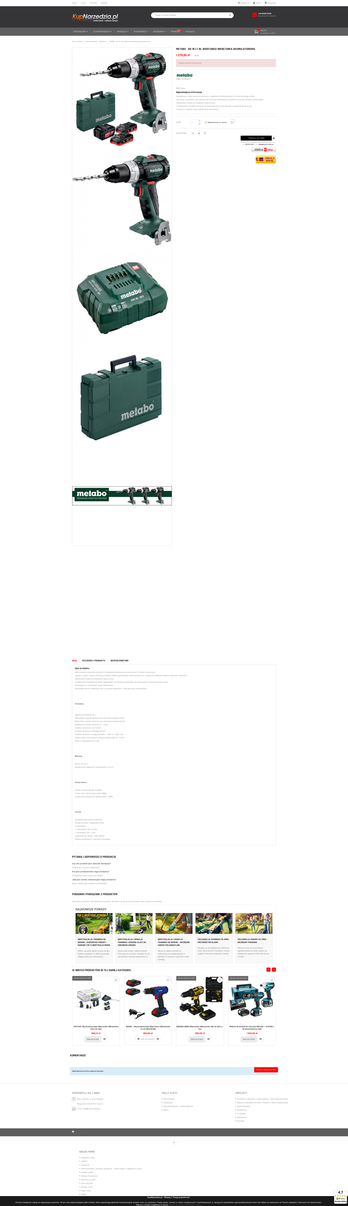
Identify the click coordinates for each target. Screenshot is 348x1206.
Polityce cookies (194, 1205)
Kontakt (104, 3)
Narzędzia (241, 1121)
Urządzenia (241, 1113)
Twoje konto (169, 1093)
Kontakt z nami (87, 1187)
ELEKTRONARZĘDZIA (102, 31)
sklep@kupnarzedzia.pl (266, 144)
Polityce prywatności (177, 1205)
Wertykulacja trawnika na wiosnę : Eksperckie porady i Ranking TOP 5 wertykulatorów (94, 942)
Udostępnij (193, 133)
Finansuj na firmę (256, 138)
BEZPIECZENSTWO (119, 660)
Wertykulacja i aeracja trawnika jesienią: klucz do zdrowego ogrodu (132, 942)
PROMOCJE (175, 31)
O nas (83, 3)
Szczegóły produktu (93, 660)
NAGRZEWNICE (140, 31)
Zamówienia (168, 1102)
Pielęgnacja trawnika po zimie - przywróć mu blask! (214, 941)
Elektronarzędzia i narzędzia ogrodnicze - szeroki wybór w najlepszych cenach (111, 1169)
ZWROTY (84, 1161)
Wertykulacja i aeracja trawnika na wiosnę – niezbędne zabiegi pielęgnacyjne (174, 942)
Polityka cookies (87, 1172)
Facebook (174, 1142)
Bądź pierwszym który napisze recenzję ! (88, 1071)
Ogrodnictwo (242, 1110)
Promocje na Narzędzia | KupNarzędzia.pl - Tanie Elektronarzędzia (262, 1099)
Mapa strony (86, 1191)
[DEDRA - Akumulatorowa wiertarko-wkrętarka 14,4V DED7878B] (158, 1039)
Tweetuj (199, 133)
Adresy (166, 1110)
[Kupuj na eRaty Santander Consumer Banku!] (264, 149)
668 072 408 (249, 144)
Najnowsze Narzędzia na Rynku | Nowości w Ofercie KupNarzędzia (262, 1102)
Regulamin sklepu (88, 1158)
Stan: (178, 88)
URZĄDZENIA (158, 31)
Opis (74, 660)
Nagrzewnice (242, 1117)
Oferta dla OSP (87, 1183)
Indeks (178, 79)
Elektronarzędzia (243, 1106)
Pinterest (205, 133)
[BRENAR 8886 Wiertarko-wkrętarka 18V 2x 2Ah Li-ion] (208, 1039)
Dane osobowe (169, 1099)
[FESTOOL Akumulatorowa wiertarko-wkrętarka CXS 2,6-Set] (104, 1039)
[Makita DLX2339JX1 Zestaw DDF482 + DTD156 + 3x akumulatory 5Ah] (260, 1039)
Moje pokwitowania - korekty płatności (178, 1106)
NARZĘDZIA (122, 31)
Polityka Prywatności (89, 1176)
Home (74, 3)
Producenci (190, 31)
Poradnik (93, 3)
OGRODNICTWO (80, 31)
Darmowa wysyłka (88, 1180)
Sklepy (83, 1194)
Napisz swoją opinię (266, 1069)
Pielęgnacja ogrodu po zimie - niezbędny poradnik (253, 941)
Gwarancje (85, 1165)
